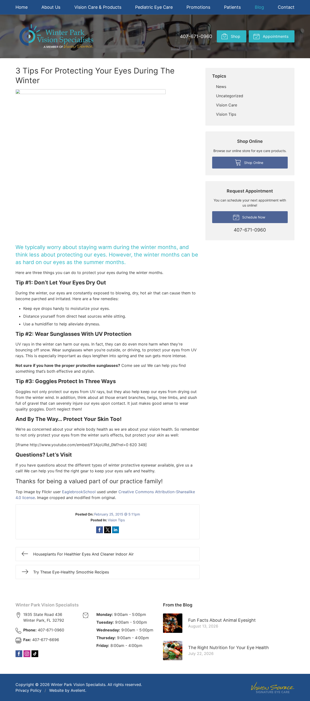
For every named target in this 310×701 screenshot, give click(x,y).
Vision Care (226, 105)
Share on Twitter (107, 529)
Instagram (26, 653)
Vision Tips (116, 520)
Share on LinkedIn (115, 529)
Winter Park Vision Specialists (47, 604)
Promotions (198, 7)
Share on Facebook (99, 529)
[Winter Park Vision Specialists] (56, 36)
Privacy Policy (28, 690)
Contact (286, 7)
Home (22, 7)
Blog (259, 7)
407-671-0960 (196, 36)
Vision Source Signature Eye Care (272, 687)
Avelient (78, 690)
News (221, 86)
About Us (50, 7)
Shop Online (253, 163)
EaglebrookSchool (79, 491)
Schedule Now (253, 217)
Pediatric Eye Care (154, 7)
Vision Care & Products (97, 7)
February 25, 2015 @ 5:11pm (117, 514)
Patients (232, 7)
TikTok (34, 653)
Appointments (275, 36)
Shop (235, 36)
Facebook (19, 653)
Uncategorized (229, 95)
